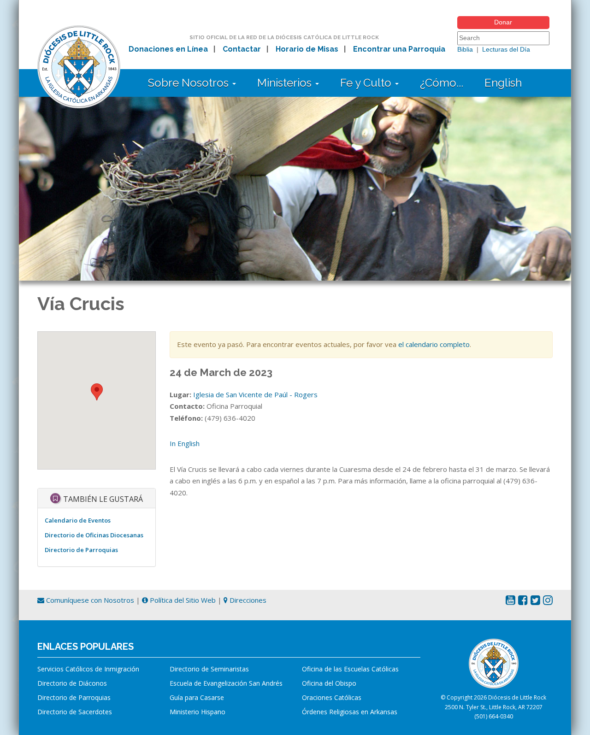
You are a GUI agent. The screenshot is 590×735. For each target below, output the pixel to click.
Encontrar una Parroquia (399, 49)
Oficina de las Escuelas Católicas (350, 668)
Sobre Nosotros (189, 82)
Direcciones (247, 600)
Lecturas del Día (506, 49)
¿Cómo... (441, 82)
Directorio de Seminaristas (209, 668)
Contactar (242, 49)
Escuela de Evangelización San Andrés (226, 683)
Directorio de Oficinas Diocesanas (94, 535)
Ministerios (285, 82)
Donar (503, 22)
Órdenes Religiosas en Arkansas (349, 711)
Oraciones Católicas (331, 697)
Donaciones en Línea (168, 49)
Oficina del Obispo (329, 683)
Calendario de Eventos (78, 520)
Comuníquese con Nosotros (89, 600)
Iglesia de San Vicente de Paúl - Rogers (255, 394)
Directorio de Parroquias (81, 550)
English (503, 82)
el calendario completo (434, 344)
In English (185, 443)
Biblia (465, 49)
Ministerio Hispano (197, 711)
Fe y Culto (367, 82)
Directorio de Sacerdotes (74, 711)
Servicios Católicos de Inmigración (88, 668)
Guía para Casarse (197, 697)
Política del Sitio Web (182, 600)
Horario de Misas (307, 49)
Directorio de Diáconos (72, 683)
